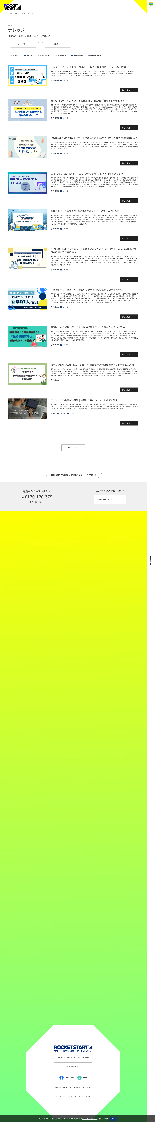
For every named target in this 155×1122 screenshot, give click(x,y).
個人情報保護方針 (61, 1087)
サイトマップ (87, 1087)
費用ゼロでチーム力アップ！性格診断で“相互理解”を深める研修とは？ (88, 100)
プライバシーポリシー (89, 1119)
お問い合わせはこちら (72, 1067)
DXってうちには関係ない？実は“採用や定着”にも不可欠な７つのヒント (88, 173)
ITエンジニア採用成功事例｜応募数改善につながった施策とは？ (84, 400)
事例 (54, 413)
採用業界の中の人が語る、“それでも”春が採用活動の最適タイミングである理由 (92, 364)
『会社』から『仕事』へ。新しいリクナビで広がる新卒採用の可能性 (87, 289)
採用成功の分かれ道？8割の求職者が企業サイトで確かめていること (86, 211)
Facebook (69, 1078)
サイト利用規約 (75, 1087)
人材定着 (65, 80)
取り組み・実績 (20, 14)
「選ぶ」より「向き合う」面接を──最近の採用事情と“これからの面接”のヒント (93, 67)
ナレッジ (72, 413)
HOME (10, 14)
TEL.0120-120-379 (65, 1057)
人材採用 (56, 80)
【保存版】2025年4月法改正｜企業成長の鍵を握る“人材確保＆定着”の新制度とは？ (94, 138)
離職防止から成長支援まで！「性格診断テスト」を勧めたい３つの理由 (88, 327)
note (85, 1078)
